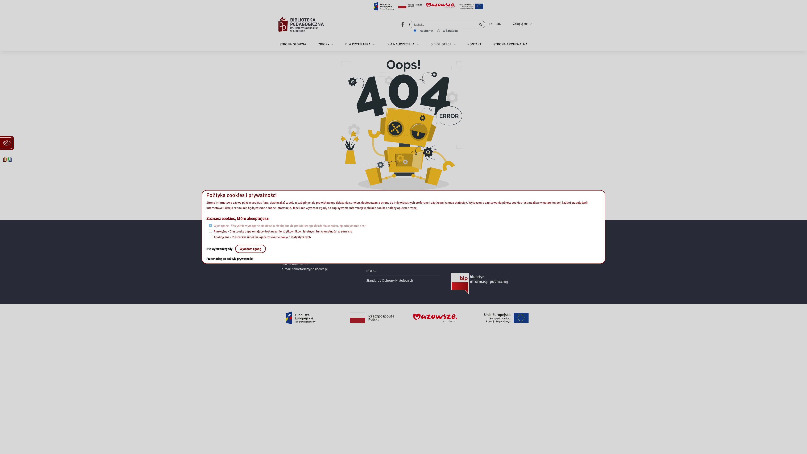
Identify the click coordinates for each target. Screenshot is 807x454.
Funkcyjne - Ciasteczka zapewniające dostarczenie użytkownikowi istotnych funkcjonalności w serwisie (283, 231)
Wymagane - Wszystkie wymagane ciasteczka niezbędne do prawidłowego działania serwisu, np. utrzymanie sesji (290, 226)
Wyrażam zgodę (250, 249)
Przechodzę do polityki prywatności (229, 259)
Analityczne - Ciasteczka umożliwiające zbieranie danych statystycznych (262, 237)
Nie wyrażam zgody (219, 249)
